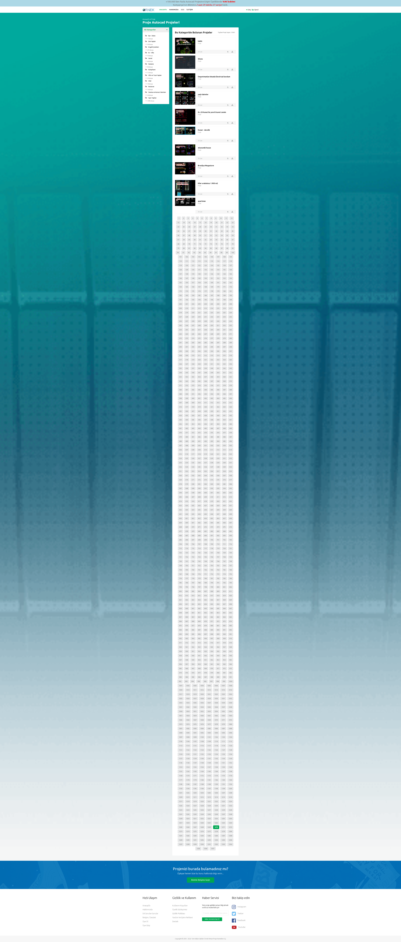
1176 (230, 776)
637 (212, 510)
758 (180, 570)
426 (186, 411)
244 (230, 321)
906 (205, 638)
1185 (180, 784)
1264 (230, 823)
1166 (216, 771)
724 (193, 553)
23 (232, 222)
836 (218, 604)
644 (199, 514)
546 (205, 467)
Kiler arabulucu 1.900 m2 (208, 183)
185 (199, 295)
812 (180, 595)
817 (212, 595)
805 (193, 591)
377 (218, 385)
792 (224, 583)
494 (218, 441)
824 (199, 600)
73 (205, 244)
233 (218, 317)
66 (227, 240)
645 (205, 514)
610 (212, 497)
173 (180, 291)
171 (224, 287)
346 (193, 372)
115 (212, 261)
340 (212, 368)
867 (186, 621)
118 (230, 261)
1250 (187, 818)
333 (224, 364)
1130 (187, 754)
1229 (209, 806)
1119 (223, 746)
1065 (180, 720)
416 (180, 407)
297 (224, 347)
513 (224, 450)
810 (224, 591)
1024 (230, 694)
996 (205, 681)
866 (180, 621)
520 (212, 454)
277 (212, 338)
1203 (195, 793)
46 (178, 235)
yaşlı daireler (203, 94)
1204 (202, 793)
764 (218, 570)
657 (224, 518)
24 (178, 227)
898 (212, 634)
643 (193, 514)
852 (205, 613)
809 (218, 591)
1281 (180, 836)
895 (193, 634)
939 (186, 655)
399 (186, 398)
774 (224, 574)
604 (230, 493)
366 (205, 381)
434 (180, 415)
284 (199, 342)
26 (189, 227)
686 (180, 535)
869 (199, 621)
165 (186, 287)
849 (186, 613)
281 (180, 342)
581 (199, 484)
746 (218, 561)
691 (212, 535)
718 (212, 548)
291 (186, 347)
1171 (195, 776)
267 (205, 334)
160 (212, 282)
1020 (202, 694)
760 (193, 570)
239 (199, 321)
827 (218, 600)
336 (186, 368)
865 (230, 617)
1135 (223, 754)
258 (205, 330)
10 (221, 218)
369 (224, 381)
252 (224, 325)
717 (205, 548)
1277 (209, 831)
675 (224, 527)
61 (200, 240)
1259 (195, 823)
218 (180, 312)
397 (230, 394)
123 (205, 265)
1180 (202, 780)
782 (218, 578)
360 (224, 377)
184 (193, 295)
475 (212, 433)
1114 (187, 746)
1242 (187, 814)
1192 (230, 784)
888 (205, 630)
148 (193, 278)
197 (218, 300)
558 (224, 471)
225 (224, 312)
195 (205, 300)
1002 (187, 685)
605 (180, 497)
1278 (216, 831)
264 (186, 334)
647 (218, 514)
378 (224, 385)
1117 (209, 746)
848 (180, 613)
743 (199, 561)
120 (186, 265)
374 (199, 385)
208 (230, 304)
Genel (150, 58)
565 (212, 475)
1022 (216, 694)
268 (212, 334)
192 (186, 300)
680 (199, 531)
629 (218, 505)
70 (189, 244)
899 (218, 634)
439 (212, 415)
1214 (216, 797)
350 (218, 372)
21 (222, 222)
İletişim (190, 9)
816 (205, 595)
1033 (180, 703)
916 (212, 643)
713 (180, 548)
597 (186, 493)
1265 (180, 827)
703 (230, 540)
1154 (187, 767)
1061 (209, 716)
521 (218, 454)
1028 (202, 698)
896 (199, 634)
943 (212, 655)
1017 (180, 694)
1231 (223, 806)
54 (222, 235)
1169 (180, 776)
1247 (223, 814)
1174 (216, 776)
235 (230, 317)
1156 (202, 767)
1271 (223, 827)
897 (205, 634)
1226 (187, 806)
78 (232, 244)
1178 (187, 780)
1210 (187, 797)
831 (186, 604)
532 (230, 458)
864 (224, 617)
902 (180, 638)
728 (218, 553)
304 (212, 351)
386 (218, 390)
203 (199, 304)
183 (186, 295)
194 (199, 300)
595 (230, 488)
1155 (195, 767)
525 (186, 458)
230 (199, 317)
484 (212, 437)
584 (218, 484)
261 (224, 330)
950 (199, 660)
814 (193, 595)
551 (180, 471)
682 (212, 531)
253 (230, 325)
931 (193, 651)
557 (218, 471)
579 (186, 484)
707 (199, 544)
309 (186, 355)
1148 (202, 763)
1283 (195, 836)
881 (218, 625)
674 (218, 527)
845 (218, 608)
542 (180, 467)
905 (199, 638)
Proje (153, 19)
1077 (209, 724)
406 (230, 398)
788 (199, 583)
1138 (187, 758)
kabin (200, 41)
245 (180, 325)
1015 (223, 690)
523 (230, 454)
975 (186, 673)
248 (199, 325)
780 (205, 578)
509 (199, 450)
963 (224, 664)
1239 (223, 810)
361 (230, 377)
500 (199, 445)
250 (212, 325)
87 (222, 248)
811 (230, 591)
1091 (195, 733)
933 (205, 651)
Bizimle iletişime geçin (200, 880)
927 (224, 647)
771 (205, 574)
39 (200, 231)
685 (230, 531)
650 (180, 518)
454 (193, 424)
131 (199, 270)
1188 (202, 784)
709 (212, 544)
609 (205, 497)
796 (193, 587)
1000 (230, 681)
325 (230, 360)
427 (193, 411)
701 (218, 540)
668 (180, 527)
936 (224, 651)
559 (230, 471)
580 (193, 484)
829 (230, 600)
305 (218, 351)
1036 (202, 703)
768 (186, 574)
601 (212, 493)
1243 (195, 814)
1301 (209, 844)
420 (205, 407)
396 (224, 394)
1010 (187, 690)
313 (212, 355)
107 (218, 257)
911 (180, 643)
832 (193, 604)
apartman (202, 201)
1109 (209, 741)
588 (186, 488)
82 (194, 248)
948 (186, 660)
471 (186, 433)
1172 (202, 776)
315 (224, 355)
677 (180, 531)
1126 (216, 750)
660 (186, 523)
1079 (223, 724)
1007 (223, 685)
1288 (230, 836)
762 (205, 570)
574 (212, 480)
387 (224, 390)
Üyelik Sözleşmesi (179, 909)
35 (178, 231)
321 (205, 360)
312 (205, 355)
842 (199, 608)
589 (193, 488)
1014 (216, 690)
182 (180, 295)
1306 (205, 848)
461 (180, 428)
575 (218, 480)
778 (193, 578)
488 (180, 441)
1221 (209, 801)
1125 (209, 750)
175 (193, 291)
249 (205, 325)
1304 (230, 844)
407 (180, 402)
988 (212, 677)
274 (193, 338)
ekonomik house (204, 148)
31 (216, 227)
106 (212, 257)
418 (193, 407)
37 (189, 231)
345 (186, 372)
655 (212, 518)
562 (193, 475)
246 (186, 325)
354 (186, 377)
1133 (209, 754)
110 (180, 261)
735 (205, 557)
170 (218, 287)
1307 (212, 848)
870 (205, 621)
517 (193, 454)
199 (230, 300)
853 (212, 613)
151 (212, 278)
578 (180, 484)
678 (186, 531)
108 (224, 257)
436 (193, 415)
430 (212, 411)
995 (199, 681)
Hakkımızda (173, 9)
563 (199, 475)
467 (218, 428)
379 (230, 385)
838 (230, 604)
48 (189, 235)
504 (224, 445)
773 (218, 574)
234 (224, 317)
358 (212, 377)
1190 (216, 784)
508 (193, 450)
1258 (187, 823)
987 (205, 677)
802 (230, 587)
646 (212, 514)
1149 (209, 763)
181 (230, 291)
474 (205, 433)
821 (180, 600)
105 (205, 257)
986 (199, 677)
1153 (180, 767)
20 (216, 222)
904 (193, 638)
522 (224, 454)
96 (210, 252)
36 (184, 231)
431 (218, 411)
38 (194, 231)
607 (193, 497)
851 (199, 613)
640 (230, 510)
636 (205, 510)
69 (184, 244)
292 (193, 347)
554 (199, 471)
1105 (180, 741)
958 (193, 664)
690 (205, 535)
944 (218, 655)
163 (230, 282)
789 (205, 583)
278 (218, 338)
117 (224, 261)
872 (218, 621)
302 (199, 351)
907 (212, 638)
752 (199, 565)
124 (212, 265)
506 (180, 450)
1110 (216, 741)
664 (212, 523)
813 (186, 595)
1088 (230, 728)
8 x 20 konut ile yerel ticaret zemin (212, 112)
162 (224, 282)
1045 (209, 707)
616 (193, 501)
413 (218, 402)
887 (199, 630)
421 (212, 407)
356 (199, 377)
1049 (180, 711)
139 (193, 274)
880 (212, 625)
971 (218, 668)
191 (180, 300)
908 (218, 638)
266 (199, 334)
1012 (202, 690)
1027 (195, 698)
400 (193, 398)
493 (212, 441)
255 (186, 330)
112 (193, 261)
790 (212, 583)
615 (186, 501)
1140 (202, 758)
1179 (195, 780)
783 (224, 578)
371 (180, 385)
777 (186, 578)
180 (224, 291)
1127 (223, 750)
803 (180, 591)
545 (199, 467)
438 (205, 415)
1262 (216, 823)
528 (205, 458)
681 (205, 531)
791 (218, 583)
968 (199, 668)
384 (205, 390)
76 (222, 244)
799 (212, 587)
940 (193, 655)
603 (224, 493)
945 (224, 655)
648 (224, 514)
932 (199, 651)
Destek (175, 921)
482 (199, 437)
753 (205, 565)
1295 (223, 840)
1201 (180, 793)
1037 (209, 703)
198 (224, 300)
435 (186, 415)
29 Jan (200, 52)
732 (186, 557)
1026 (187, 698)
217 (230, 308)
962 (218, 664)
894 (186, 634)
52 (211, 235)
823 (193, 600)
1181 (209, 780)
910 (230, 638)
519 (205, 454)
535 (193, 463)
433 (230, 411)
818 (218, 595)
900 (224, 634)
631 (230, 505)
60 (194, 240)
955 (230, 660)
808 (212, 591)
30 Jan (200, 87)
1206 (216, 793)
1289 (180, 840)
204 (205, 304)
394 (212, 394)
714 (186, 548)
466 (212, 428)
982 (230, 673)
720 (224, 548)
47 (184, 235)
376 (212, 385)
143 (218, 274)
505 (230, 445)
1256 (230, 818)
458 (218, 424)
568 (230, 475)
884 (180, 630)
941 (199, 655)
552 (186, 471)
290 (180, 347)
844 (212, 608)
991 (230, 677)
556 (212, 471)
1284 (202, 836)
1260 (202, 823)
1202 (187, 793)
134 (218, 270)
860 (199, 617)
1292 (202, 840)
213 (205, 308)
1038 (216, 703)
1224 (230, 801)
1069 (209, 720)
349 (212, 372)
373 (193, 385)
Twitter (240, 913)
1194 (187, 788)
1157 (209, 767)
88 (227, 248)
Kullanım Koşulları (180, 905)
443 (180, 420)
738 (224, 557)
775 (230, 574)
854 (218, 613)
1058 (187, 716)
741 (186, 561)
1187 (195, 784)
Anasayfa (163, 9)
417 (186, 407)
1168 (230, 771)
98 (221, 252)
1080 (230, 724)
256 (193, 330)
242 (218, 321)
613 (230, 497)
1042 (187, 707)
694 (230, 535)
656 (218, 518)
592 (212, 488)
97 (216, 252)
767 (180, 574)
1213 (209, 797)
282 (186, 342)
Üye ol (256, 10)
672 (205, 527)
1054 (216, 711)
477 (224, 433)
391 (193, 394)
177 (205, 291)
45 (232, 231)
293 (199, 347)
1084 (202, 728)
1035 (195, 703)
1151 (223, 763)
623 (180, 505)
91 (183, 252)
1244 (202, 814)
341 (218, 368)
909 (224, 638)
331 (212, 364)
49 (194, 235)
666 (224, 523)
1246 (216, 814)
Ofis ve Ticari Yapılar (155, 75)
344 (180, 372)
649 (230, 514)
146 (180, 278)
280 (230, 338)
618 (205, 501)
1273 (180, 831)
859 (193, 617)
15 (189, 222)
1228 (202, 806)
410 (199, 402)
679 (193, 531)
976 (193, 673)
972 (224, 668)
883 (230, 625)
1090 (187, 733)
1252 (202, 818)
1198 (216, 788)
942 (205, 655)
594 (224, 488)
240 (205, 321)
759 (186, 570)
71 (194, 244)
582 (205, 484)
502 (212, 445)
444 (186, 420)
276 (205, 338)
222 (205, 312)
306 (224, 351)
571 (193, 480)
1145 (180, 763)
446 (199, 420)
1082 (187, 728)
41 (211, 231)
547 (212, 467)
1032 (230, 698)
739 (230, 557)
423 (224, 407)
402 (205, 398)
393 (205, 394)
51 (205, 235)
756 (224, 565)
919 (230, 643)
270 (224, 334)
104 (199, 257)
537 (205, 463)
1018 (187, 694)
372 (186, 385)
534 (186, 463)
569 (180, 480)
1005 (209, 685)
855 (224, 613)
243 (224, 321)
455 (199, 424)
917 (218, 643)
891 (224, 630)
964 (230, 664)
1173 (209, 776)
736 (212, 557)
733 (193, 557)
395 (218, 394)
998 (217, 681)
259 (212, 330)
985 (193, 677)
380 (180, 390)
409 (193, 402)
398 (180, 398)
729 (224, 553)
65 (222, 240)
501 (205, 445)
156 (186, 282)
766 (230, 570)
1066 (187, 720)
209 (180, 308)
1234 (187, 810)
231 (205, 317)
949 (193, 660)
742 (193, 561)
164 (180, 287)
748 (230, 561)
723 (186, 553)
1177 (180, 780)
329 (199, 364)
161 (218, 282)
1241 (180, 814)
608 (199, 497)
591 (205, 488)
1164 (202, 771)
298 (230, 347)
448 (212, 420)
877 (193, 625)
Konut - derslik (204, 130)
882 (224, 625)
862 (212, 617)
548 (218, 467)
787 (193, 583)
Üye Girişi (146, 925)
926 (218, 647)
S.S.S (182, 9)
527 (199, 458)
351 (224, 372)
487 (230, 437)
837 (224, 604)
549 (224, 467)
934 (212, 651)
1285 (209, 836)
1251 (195, 818)
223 (212, 312)
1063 (223, 716)
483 (205, 437)
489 (186, 441)
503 (218, 445)
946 (230, 655)
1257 (180, 823)
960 (205, 664)
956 (180, 664)
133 (212, 270)
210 (186, 308)
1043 (195, 707)
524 (180, 458)
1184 (230, 780)
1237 (209, 810)
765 (224, 570)
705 (186, 544)
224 (218, 312)
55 (227, 235)
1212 (202, 797)
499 (193, 445)
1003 (195, 685)
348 (205, 372)
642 (186, 514)
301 (193, 351)
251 (218, 325)
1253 (209, 818)
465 (205, 428)
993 (186, 681)
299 (180, 351)
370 (230, 381)
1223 (223, 801)
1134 (216, 754)
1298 (187, 844)
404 (218, 398)
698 (199, 540)
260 (218, 330)
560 (180, 475)
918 (224, 643)
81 (189, 248)
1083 (195, 728)
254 (180, 330)
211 (193, 308)
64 (216, 240)
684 (224, 531)
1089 (180, 733)
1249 (180, 818)
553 (193, 471)
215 (218, 308)
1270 (216, 827)
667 (230, 523)
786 (186, 583)
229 (193, 317)
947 (180, 660)
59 (189, 240)
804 (186, 591)
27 (194, 227)
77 (227, 244)
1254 (216, 818)
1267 (195, 827)
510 (205, 450)
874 (230, 621)
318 (186, 360)
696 (186, 540)
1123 (195, 750)
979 (212, 673)
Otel (149, 81)
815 (199, 595)
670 (193, 527)
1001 (180, 685)
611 (218, 497)
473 (199, 433)
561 (186, 475)
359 (218, 377)
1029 (209, 698)
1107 (195, 741)
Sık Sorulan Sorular (150, 913)
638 (218, 510)
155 (180, 282)
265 (193, 334)
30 (211, 227)
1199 (223, 788)
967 (193, 668)
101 (180, 257)
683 (218, 531)
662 (199, 523)
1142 (216, 758)
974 (180, 673)
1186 (187, 784)
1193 (180, 788)
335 (180, 368)
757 (230, 565)
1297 (180, 844)
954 (224, 660)
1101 (209, 737)
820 (230, 595)
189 (224, 295)
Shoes (200, 59)
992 (180, 681)
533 (180, 463)
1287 (223, 836)
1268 (202, 827)
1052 (202, 711)
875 (180, 625)
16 (194, 222)
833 (199, 604)
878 (199, 625)
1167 (223, 771)
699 (205, 540)
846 (224, 608)
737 (218, 557)
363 (186, 381)
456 (205, 424)
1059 (195, 716)
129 (186, 270)
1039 (223, 703)
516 (186, 454)
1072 (230, 720)
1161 (180, 771)
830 (180, 604)
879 (205, 625)
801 (224, 587)
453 (186, 424)
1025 (180, 698)
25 (184, 227)
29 (205, 227)
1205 (209, 793)
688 (193, 535)
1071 (223, 720)
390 (186, 394)
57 (178, 240)
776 (180, 578)
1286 (216, 836)
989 (218, 677)
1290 (187, 840)
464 (199, 428)
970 (212, 668)
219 (186, 312)
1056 (230, 711)
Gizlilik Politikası (178, 913)
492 (205, 441)
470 (180, 433)
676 (230, 527)
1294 (216, 840)
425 (180, 411)
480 (186, 437)
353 (180, 377)
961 (212, 664)
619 (212, 501)
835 (212, 604)
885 (186, 630)
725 (199, 553)
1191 (223, 784)
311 (199, 355)
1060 (202, 716)
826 (212, 600)
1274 (187, 831)
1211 (195, 797)
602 (218, 493)
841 (193, 608)
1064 (230, 716)
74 (211, 244)
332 (218, 364)
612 (224, 497)
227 (180, 317)
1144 (230, 758)
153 (224, 278)
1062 (216, 716)
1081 (180, 728)
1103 (223, 737)
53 (216, 235)
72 (200, 244)
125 (218, 265)
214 (212, 308)
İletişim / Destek (149, 917)
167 (199, 287)
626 (199, 505)
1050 (187, 711)
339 (205, 368)
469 (230, 428)
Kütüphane (151, 69)
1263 (223, 823)
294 (205, 347)
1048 (230, 707)
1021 (209, 694)
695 (180, 540)
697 (193, 540)
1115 (195, 746)
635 (199, 510)
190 (230, 295)
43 (222, 231)
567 (224, 475)
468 (224, 428)
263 (180, 334)
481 (193, 437)
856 (230, 613)
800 (218, 587)
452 (180, 424)
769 (193, 574)
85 (211, 248)
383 (199, 390)
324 (224, 360)
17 (200, 222)
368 (218, 381)
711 (224, 544)
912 (186, 643)
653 (199, 518)
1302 (216, 844)
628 (212, 505)
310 (193, 355)
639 (224, 510)
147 (186, 278)
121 (193, 265)
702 (224, 540)
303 (205, 351)
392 (199, 394)
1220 (202, 801)
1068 (202, 720)
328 (193, 364)
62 (205, 240)
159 (205, 282)
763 (212, 570)
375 (205, 385)
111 (186, 261)
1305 (198, 848)
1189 (209, 784)
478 (230, 433)
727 (212, 553)
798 (205, 587)
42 (216, 231)
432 (224, 411)
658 (230, 518)
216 (224, 308)
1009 (180, 690)
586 (230, 484)
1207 (223, 793)
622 (230, 501)
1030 (216, 698)
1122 (187, 750)
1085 (209, 728)
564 (205, 475)
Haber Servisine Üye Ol (212, 919)
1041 (180, 707)
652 (193, 518)
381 (186, 390)
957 (186, 664)
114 (205, 261)
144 (224, 274)
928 (230, 647)
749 (180, 565)
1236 (202, 810)
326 (180, 364)
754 (212, 565)
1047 (223, 707)
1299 (195, 844)
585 (224, 484)
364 (193, 381)
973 (230, 668)
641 (180, 514)
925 (212, 647)
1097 (180, 737)
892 (230, 630)
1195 (195, 788)
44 (227, 231)
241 (212, 321)
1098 (187, 737)
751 (193, 565)
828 (224, 600)
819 (224, 595)
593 (218, 488)
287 (218, 342)
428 (199, 411)
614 (180, 501)
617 (199, 501)
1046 (216, 707)
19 (211, 222)
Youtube (241, 927)
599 (199, 493)
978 (205, 673)
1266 (187, 827)
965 (180, 668)
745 (212, 561)
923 (199, 647)
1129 (180, 754)
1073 (180, 724)
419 (199, 407)
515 (180, 454)
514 (230, 450)
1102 (216, 737)
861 (205, 617)
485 (218, 437)
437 (199, 415)
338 (199, 368)
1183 (223, 780)
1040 (230, 703)
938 (180, 655)
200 (180, 304)
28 (200, 227)
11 (226, 218)
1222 (216, 801)
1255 (223, 818)
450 (224, 420)
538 (212, 463)
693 (224, 535)
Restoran (151, 86)
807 (205, 591)
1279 (223, 831)
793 (230, 583)
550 (230, 467)
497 (180, 445)
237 (186, 321)
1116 (202, 746)
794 (180, 587)
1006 (216, 685)
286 (212, 342)
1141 (209, 758)
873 (224, 621)
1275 (195, 831)
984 (186, 677)
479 (180, 437)
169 (212, 287)
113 (199, 261)
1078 (216, 724)
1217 (180, 801)
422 (218, 407)
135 (224, 270)
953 (218, 660)
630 (224, 505)
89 (232, 248)
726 (205, 553)
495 (224, 441)
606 (186, 497)
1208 (230, 793)
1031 (223, 698)
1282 (187, 836)
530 (218, 458)
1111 (223, 741)
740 (180, 561)
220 (193, 312)
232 (212, 317)
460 (230, 424)
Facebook (241, 920)
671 (199, 527)
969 (205, 668)
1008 (230, 685)
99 (227, 252)
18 (205, 222)
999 (224, 681)
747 (224, 561)
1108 (202, 741)
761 (199, 570)
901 (230, 634)
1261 (209, 823)
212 (199, 308)
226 (230, 312)
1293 (209, 840)
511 (212, 450)
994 (192, 681)
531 (224, 458)
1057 (180, 716)
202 (193, 304)
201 (186, 304)
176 (199, 291)
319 (193, 360)
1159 (223, 767)
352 (230, 372)
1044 (202, 707)
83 (200, 248)
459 (224, 424)
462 (186, 428)
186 (205, 295)
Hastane (151, 64)
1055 (223, 711)
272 (180, 338)
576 (224, 480)
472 (193, 433)
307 (230, 351)
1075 (195, 724)
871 (212, 621)
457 (212, 424)
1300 (202, 844)
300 (186, 351)
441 (224, 415)
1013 (209, 690)
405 (224, 398)
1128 (230, 750)
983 (180, 677)
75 (216, 244)
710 (218, 544)
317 (180, 360)
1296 (230, 840)
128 (180, 270)
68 (178, 244)
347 (199, 372)
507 (186, 450)
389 (180, 394)
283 (193, 342)
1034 (187, 703)
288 (224, 342)
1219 (195, 801)
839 (180, 608)
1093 (209, 733)
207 (224, 304)
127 (230, 265)
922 (193, 647)
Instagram (241, 907)
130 (193, 270)
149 (199, 278)
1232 (230, 806)
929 (180, 651)
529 (212, 458)
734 (199, 557)
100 (232, 252)
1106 (187, 741)
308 (180, 355)
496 (230, 441)
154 (230, 278)
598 (193, 493)
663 (205, 523)
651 (186, 518)
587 (180, 488)
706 (193, 544)
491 (199, 441)
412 (212, 402)
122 (199, 265)
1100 (202, 737)
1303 (223, 844)
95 (205, 252)
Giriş (249, 10)
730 (230, 553)
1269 (209, 827)
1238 (216, 810)
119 (180, 265)
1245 (209, 814)
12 (231, 218)
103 (193, 257)
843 (205, 608)
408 (186, 402)
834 (205, 604)
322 (212, 360)
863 (218, 617)
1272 (230, 827)
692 (218, 535)
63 (211, 240)
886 (193, 630)
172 (230, 287)
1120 (230, 746)
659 (180, 523)
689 (199, 535)
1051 (195, 711)
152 (218, 278)
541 (230, 463)
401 (199, 398)
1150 (216, 763)
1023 (223, 694)
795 (186, 587)
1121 (180, 750)
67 (232, 240)
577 (230, 480)
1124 (202, 750)
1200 (230, 788)
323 (218, 360)
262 (230, 330)
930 (186, 651)
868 (193, 621)
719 (218, 548)
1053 (209, 711)
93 (194, 252)
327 (186, 364)
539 (218, 463)
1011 (195, 690)
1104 (230, 737)
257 (199, 330)
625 (193, 505)
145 (230, 274)
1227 (195, 806)
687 (186, 535)
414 (224, 402)
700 (212, 540)
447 (205, 420)
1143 (223, 758)
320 (199, 360)
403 (212, 398)
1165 (209, 771)
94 (199, 252)
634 (193, 510)
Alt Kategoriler (150, 30)
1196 (202, 788)
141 (205, 274)
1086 (216, 728)
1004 (202, 685)
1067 (195, 720)
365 (199, 381)
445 (193, 420)
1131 (195, 754)
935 (218, 651)
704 (180, 544)
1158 (216, 767)
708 (205, 544)
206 (218, 304)
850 (193, 613)
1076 (202, 724)
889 (212, 630)
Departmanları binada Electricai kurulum (214, 77)
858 (186, 617)
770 (199, 574)
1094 (216, 733)
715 (193, 548)
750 (186, 565)
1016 (230, 690)
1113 (180, 746)
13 (178, 222)
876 (186, 625)
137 (180, 274)
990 (224, 677)
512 (218, 450)
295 (212, 347)
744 (205, 561)
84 (205, 248)
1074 (187, 724)
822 (186, 600)
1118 (216, 746)
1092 (202, 733)
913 (193, 643)
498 (186, 445)
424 (230, 407)
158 (199, 282)
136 (230, 270)
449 (218, 420)
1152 (230, 763)
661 (193, 523)
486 (224, 437)
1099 (195, 737)
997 (211, 681)
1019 (195, 694)
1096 (230, 733)
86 (216, 248)
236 (180, 321)
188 (218, 295)
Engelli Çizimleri (153, 47)
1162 (187, 771)
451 (230, 420)
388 (230, 390)
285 (205, 342)
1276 (202, 831)
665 (218, 523)
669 (186, 527)
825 (205, 600)
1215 (223, 797)
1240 (230, 810)
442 (230, 415)
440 (218, 415)
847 (230, 608)
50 (200, 235)
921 (186, 647)
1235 (195, 810)
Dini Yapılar (152, 41)
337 (193, 368)
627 (205, 505)
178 (212, 291)
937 (230, 651)
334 (230, 364)
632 (180, 510)
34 (232, 227)
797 (199, 587)
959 (199, 664)
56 (232, 235)
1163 (195, 771)
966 (186, 668)
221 (199, 312)
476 (218, 433)
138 (186, 274)
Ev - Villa (151, 53)
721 (230, 548)
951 (205, 660)
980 (218, 673)
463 (193, 428)
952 (212, 660)
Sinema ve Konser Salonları (157, 92)
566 (218, 475)
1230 (216, 806)
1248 (230, 814)
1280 (230, 831)
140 (199, 274)
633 (186, 510)
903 (186, 638)
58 (184, 240)
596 (180, 493)
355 (193, 377)
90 (178, 252)
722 (180, 553)
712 (230, 544)
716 (199, 548)
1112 (230, 741)
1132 (202, 754)
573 (205, 480)
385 (212, 390)
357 (205, 377)
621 (224, 501)
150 (205, 278)
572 (199, 480)
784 (230, 578)
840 (186, 608)
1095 (223, 733)
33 (227, 227)
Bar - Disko (151, 36)
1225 (180, 806)
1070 (216, 720)
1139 (195, 758)
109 (230, 257)
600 (205, 493)
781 (212, 578)
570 (186, 480)
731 (180, 557)
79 (178, 248)
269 (218, 334)
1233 (180, 810)
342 (224, 368)
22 (227, 222)
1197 (209, 788)
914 (199, 643)
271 (230, 334)
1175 (223, 776)
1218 (187, 801)
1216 (230, 797)
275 (199, 338)
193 (193, 300)
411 (205, 402)
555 (205, 471)
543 (186, 467)
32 (222, 227)
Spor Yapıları (152, 98)
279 (224, 338)
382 (193, 390)
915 (205, 643)
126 (224, 265)
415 (230, 402)
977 (199, 673)
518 (199, 454)
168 (205, 287)
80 (184, 248)
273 (186, 338)
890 (218, 630)
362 (180, 381)
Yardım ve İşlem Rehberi (182, 917)
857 (180, 617)
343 (230, 368)
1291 (195, 840)
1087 (223, 728)
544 (193, 467)
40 (205, 231)
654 (205, 518)
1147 (195, 763)
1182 (216, 780)
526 (193, 458)
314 (218, 355)
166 (193, 287)
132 (205, 270)
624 (186, 505)
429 (205, 411)
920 (180, 647)
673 (212, 527)
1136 (230, 754)
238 (193, 321)
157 (193, 282)
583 (212, 484)
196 (212, 300)
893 (180, 634)
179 (218, 291)
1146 (187, 763)
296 (218, 347)
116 (218, 261)
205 (212, 304)
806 (199, 591)
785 (180, 583)
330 (205, 364)
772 (212, 574)
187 (212, 295)
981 (224, 673)
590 (199, 488)
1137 (180, 758)
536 (199, 463)
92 (189, 252)
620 (218, 501)
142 (212, 274)
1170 (187, 776)
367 (212, 381)
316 (230, 355)
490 (193, 441)
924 (205, 647)
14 (184, 222)
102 (186, 257)
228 (186, 317)
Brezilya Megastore (206, 165)
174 (186, 291)
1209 (180, 797)
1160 (230, 767)
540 (224, 463)
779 (199, 578)
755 (218, 565)
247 (193, 325)
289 (230, 342)
